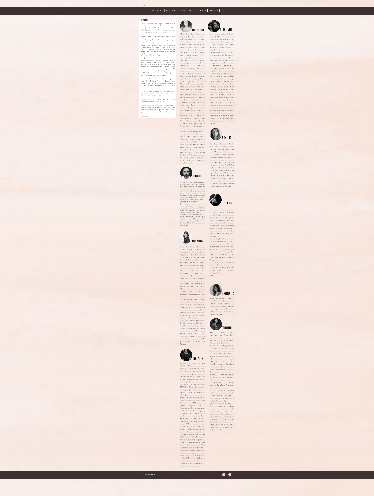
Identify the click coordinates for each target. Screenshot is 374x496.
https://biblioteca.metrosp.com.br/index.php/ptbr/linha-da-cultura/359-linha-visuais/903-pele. (157, 94)
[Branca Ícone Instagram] (140, 4)
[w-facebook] (144, 6)
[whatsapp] (229, 474)
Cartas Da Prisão (160, 99)
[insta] (223, 474)
